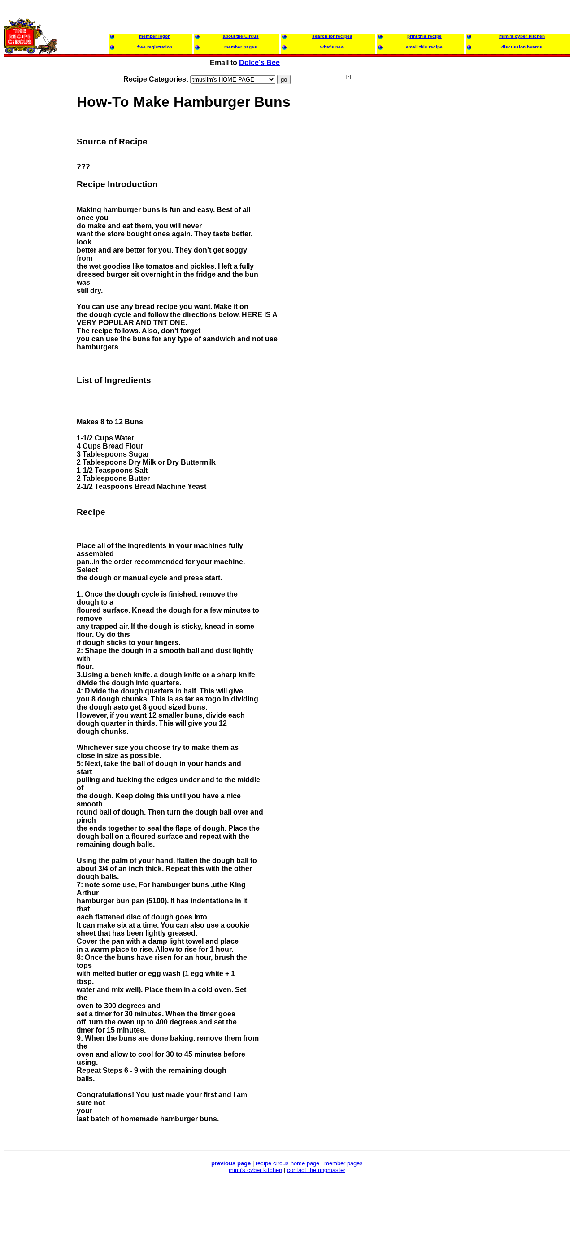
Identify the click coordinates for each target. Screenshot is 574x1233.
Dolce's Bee (259, 62)
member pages (343, 1163)
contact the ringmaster (316, 1170)
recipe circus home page (287, 1163)
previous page (231, 1163)
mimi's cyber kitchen (255, 1170)
